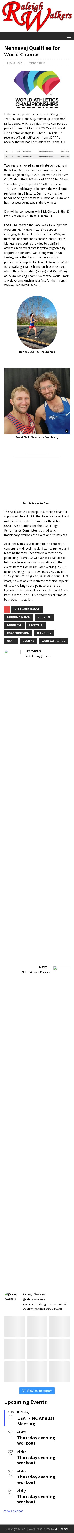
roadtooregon (18, 633)
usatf (11, 641)
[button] (68, 36)
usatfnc (28, 641)
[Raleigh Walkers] (37, 30)
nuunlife (44, 617)
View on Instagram (39, 1390)
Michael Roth (37, 63)
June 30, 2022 (15, 63)
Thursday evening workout (36, 1440)
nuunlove (14, 625)
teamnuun (44, 633)
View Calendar (13, 1511)
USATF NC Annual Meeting (35, 1420)
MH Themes (61, 1529)
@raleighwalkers (34, 1299)
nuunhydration (18, 617)
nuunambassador (26, 609)
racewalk (36, 625)
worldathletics (53, 641)
